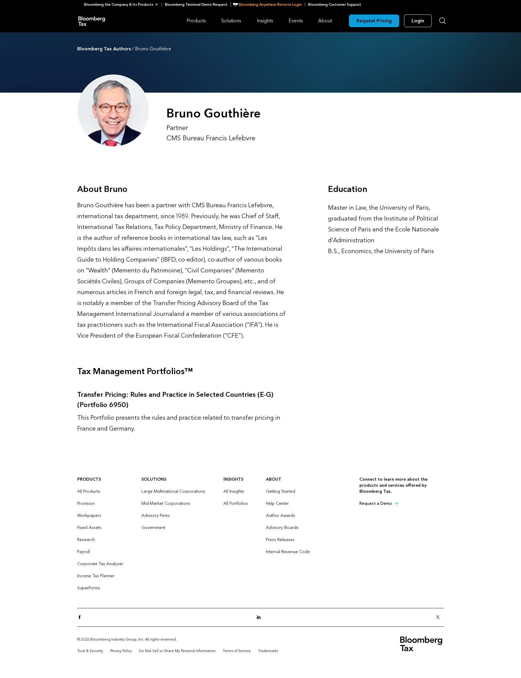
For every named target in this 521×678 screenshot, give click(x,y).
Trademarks (268, 650)
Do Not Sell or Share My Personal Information (177, 650)
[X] (439, 617)
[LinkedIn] (260, 617)
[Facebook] (81, 617)
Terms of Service (237, 650)
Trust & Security (90, 650)
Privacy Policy (121, 650)
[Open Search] (442, 20)
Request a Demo (375, 503)
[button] (123, 4)
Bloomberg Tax (92, 20)
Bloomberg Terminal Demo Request (196, 4)
